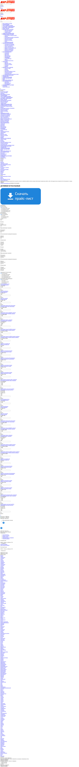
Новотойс (2, 162)
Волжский (2, 587)
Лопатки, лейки (8, 68)
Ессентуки (2, 608)
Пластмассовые (7, 56)
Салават (1, 696)
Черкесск (2, 745)
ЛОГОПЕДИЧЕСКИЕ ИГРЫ (8, 75)
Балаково (2, 567)
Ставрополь (2, 714)
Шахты (1, 748)
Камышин (2, 623)
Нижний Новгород (3, 666)
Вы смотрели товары (4, 91)
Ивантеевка (2, 613)
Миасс (1, 650)
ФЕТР (4, 79)
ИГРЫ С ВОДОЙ (6, 28)
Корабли (6, 66)
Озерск (1, 678)
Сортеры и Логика (8, 31)
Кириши (2, 627)
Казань (1, 618)
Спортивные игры (8, 73)
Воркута (1, 590)
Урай (1, 732)
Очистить (2, 243)
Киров (1, 628)
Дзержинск (2, 600)
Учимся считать (8, 32)
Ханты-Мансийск (3, 741)
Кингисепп (2, 626)
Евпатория (2, 605)
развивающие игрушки (9, 42)
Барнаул (1, 569)
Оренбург (2, 681)
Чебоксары (2, 742)
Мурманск (2, 655)
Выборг (1, 594)
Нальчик (2, 659)
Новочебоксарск (3, 673)
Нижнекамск (2, 665)
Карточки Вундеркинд (9, 38)
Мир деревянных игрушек (5, 179)
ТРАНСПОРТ (5, 61)
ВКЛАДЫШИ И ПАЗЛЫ (7, 23)
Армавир (2, 563)
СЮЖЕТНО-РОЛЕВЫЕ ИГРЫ (8, 33)
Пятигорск (2, 691)
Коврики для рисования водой (10, 47)
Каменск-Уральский (4, 621)
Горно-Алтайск (3, 598)
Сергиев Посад (3, 706)
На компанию (7, 83)
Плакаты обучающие (8, 40)
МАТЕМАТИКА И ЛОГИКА (8, 29)
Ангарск (2, 560)
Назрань (1, 658)
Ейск (1, 606)
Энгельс (1, 751)
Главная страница (3, 183)
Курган (1, 642)
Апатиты (2, 561)
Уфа (1, 736)
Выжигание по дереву (9, 50)
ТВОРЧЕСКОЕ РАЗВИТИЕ (8, 43)
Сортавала (2, 710)
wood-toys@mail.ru (3, 544)
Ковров (1, 631)
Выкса (1, 595)
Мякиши (2, 171)
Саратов (1, 701)
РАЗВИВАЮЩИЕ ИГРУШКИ (8, 34)
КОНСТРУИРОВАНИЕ (7, 51)
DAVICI (1, 166)
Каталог (8, 183)
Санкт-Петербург (3, 713)
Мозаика (6, 36)
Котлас (1, 637)
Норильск (2, 675)
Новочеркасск (3, 674)
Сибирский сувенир (4, 163)
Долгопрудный (3, 603)
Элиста (1, 750)
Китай (1, 173)
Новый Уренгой (3, 669)
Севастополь (2, 703)
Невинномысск (3, 661)
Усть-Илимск (2, 735)
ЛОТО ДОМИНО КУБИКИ (8, 25)
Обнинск (2, 677)
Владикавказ (2, 583)
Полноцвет (2, 170)
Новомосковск (3, 670)
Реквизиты (2, 93)
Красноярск (2, 640)
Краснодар (2, 639)
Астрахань (2, 565)
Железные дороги (8, 63)
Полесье (1, 159)
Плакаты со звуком (8, 39)
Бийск (1, 573)
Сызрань (2, 718)
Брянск (1, 577)
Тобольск (2, 723)
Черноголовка (3, 746)
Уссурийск (2, 734)
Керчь (1, 625)
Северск (1, 705)
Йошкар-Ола (2, 617)
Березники (2, 572)
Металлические (7, 55)
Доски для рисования (4, 116)
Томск (1, 725)
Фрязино (2, 739)
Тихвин (1, 722)
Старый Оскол (3, 715)
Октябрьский (2, 679)
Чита (1, 747)
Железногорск (3, 609)
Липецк (1, 645)
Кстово (1, 641)
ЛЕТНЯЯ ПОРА (6, 76)
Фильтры (2, 270)
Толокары (6, 65)
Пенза (1, 684)
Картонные (7, 53)
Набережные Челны (4, 657)
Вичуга (1, 581)
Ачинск (1, 566)
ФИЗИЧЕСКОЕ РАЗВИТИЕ (8, 67)
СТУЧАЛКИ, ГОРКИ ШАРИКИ (9, 26)
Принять (2, 182)
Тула (1, 727)
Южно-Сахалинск (3, 753)
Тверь (1, 721)
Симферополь (3, 708)
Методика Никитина (8, 30)
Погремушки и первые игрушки (11, 35)
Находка (1, 660)
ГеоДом (1, 161)
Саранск (1, 699)
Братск (1, 576)
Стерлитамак (2, 716)
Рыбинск (2, 694)
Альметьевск (2, 557)
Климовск (2, 630)
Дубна (1, 604)
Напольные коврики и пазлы (10, 71)
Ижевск (1, 614)
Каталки (6, 69)
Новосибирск (2, 672)
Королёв (1, 635)
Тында (1, 728)
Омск (1, 680)
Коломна (2, 632)
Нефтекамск (2, 662)
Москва (1, 555)
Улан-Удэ (2, 730)
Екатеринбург (3, 607)
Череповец (2, 744)
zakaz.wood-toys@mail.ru (4, 545)
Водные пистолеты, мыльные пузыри (12, 74)
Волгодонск (2, 586)
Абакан (1, 556)
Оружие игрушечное (8, 72)
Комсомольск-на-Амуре (4, 633)
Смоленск (2, 709)
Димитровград (3, 601)
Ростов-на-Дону (3, 693)
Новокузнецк (2, 668)
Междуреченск (3, 649)
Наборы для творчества (9, 48)
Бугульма (2, 578)
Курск (1, 643)
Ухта (1, 737)
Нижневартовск (3, 664)
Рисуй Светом (3, 165)
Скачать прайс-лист (6, 86)
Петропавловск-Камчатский (5, 687)
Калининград (2, 619)
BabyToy (2, 178)
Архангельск (2, 564)
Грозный (2, 599)
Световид (2, 168)
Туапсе (1, 726)
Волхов (1, 589)
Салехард (2, 697)
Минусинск (2, 652)
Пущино (2, 690)
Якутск (1, 754)
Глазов (1, 597)
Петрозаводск (2, 686)
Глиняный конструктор (9, 60)
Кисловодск (2, 629)
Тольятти (2, 724)
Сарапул (1, 700)
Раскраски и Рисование (9, 49)
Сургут (1, 717)
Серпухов (2, 707)
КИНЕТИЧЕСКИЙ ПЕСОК (8, 80)
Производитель (3, 157)
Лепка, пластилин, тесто (9, 46)
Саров (1, 702)
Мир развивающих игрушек (5, 164)
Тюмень (1, 729)
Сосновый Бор (3, 711)
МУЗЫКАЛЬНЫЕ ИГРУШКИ (8, 84)
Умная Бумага (3, 174)
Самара (1, 698)
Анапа (1, 559)
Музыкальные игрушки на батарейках (12, 37)
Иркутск (2, 615)
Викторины (2, 152)
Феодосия (2, 738)
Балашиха (2, 568)
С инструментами (8, 58)
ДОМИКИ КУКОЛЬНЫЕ (7, 77)
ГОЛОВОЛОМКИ (6, 24)
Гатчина (1, 596)
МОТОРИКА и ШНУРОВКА (8, 27)
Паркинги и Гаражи (8, 64)
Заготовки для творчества (5, 115)
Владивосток (2, 582)
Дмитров (2, 602)
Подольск (2, 688)
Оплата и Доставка (3, 92)
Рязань (1, 695)
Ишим (1, 616)
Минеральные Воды (4, 651)
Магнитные (7, 54)
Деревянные (7, 52)
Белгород (2, 570)
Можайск (2, 654)
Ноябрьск (2, 676)
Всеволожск (2, 593)
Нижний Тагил (3, 667)
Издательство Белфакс (4, 169)
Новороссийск (3, 671)
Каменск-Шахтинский (4, 622)
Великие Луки (3, 579)
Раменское (2, 692)
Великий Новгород (4, 580)
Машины (6, 62)
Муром (1, 656)
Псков (1, 689)
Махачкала (2, 648)
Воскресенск (2, 592)
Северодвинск (3, 704)
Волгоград (2, 585)
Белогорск (2, 571)
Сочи (1, 712)
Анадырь (2, 558)
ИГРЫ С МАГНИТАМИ (7, 78)
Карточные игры (3, 153)
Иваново (2, 612)
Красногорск (2, 638)
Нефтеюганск (2, 663)
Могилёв (2, 653)
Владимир (2, 584)
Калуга (1, 620)
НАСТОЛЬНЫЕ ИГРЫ (4, 151)
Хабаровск (2, 740)
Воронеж (2, 591)
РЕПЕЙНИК (7, 57)
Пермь (1, 685)
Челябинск (2, 743)
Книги (6, 41)
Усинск (1, 733)
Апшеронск (2, 562)
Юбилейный (2, 752)
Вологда (1, 588)
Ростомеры (7, 70)
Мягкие (6, 59)
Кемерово (2, 624)
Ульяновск (2, 731)
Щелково (2, 749)
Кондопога (2, 634)
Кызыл (1, 644)
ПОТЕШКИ (5, 85)
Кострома (2, 636)
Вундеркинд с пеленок (4, 167)
